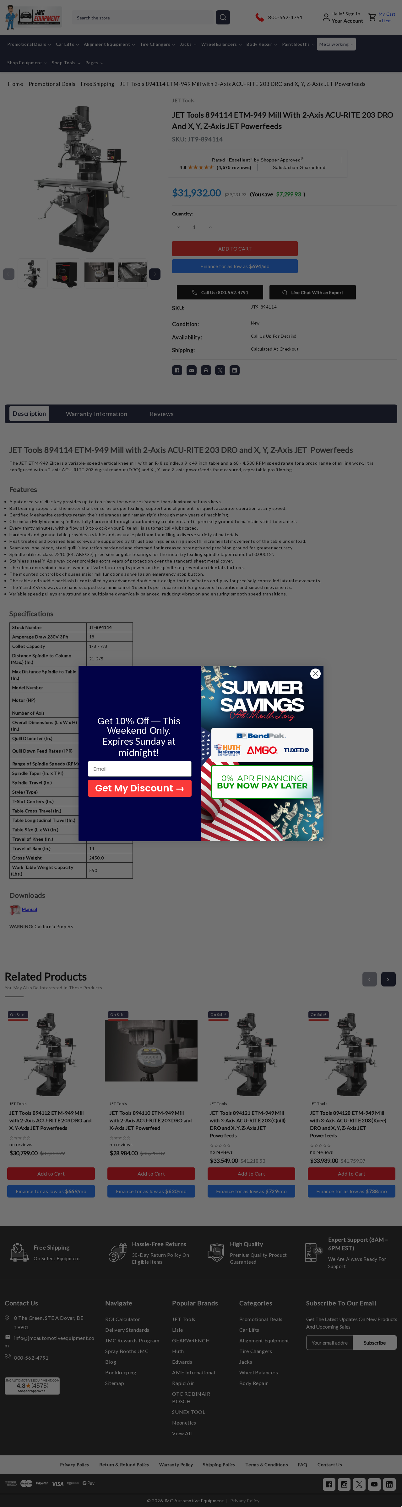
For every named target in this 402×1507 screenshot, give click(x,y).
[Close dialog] (315, 673)
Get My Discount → (140, 788)
